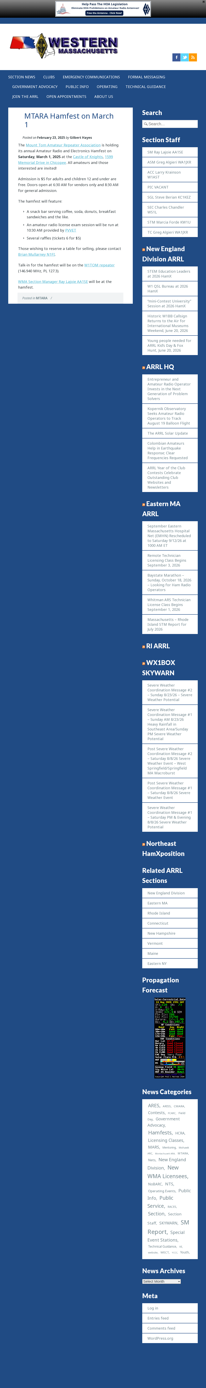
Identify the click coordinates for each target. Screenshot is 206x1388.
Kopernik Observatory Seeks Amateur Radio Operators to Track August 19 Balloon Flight (168, 416)
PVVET (70, 230)
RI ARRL (158, 646)
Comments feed (161, 1328)
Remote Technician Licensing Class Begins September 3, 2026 (166, 560)
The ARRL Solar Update (167, 433)
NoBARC (155, 1184)
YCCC (174, 1252)
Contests (156, 1112)
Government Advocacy (35, 86)
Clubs (49, 77)
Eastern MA (157, 903)
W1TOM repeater (99, 265)
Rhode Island (158, 913)
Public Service (160, 1201)
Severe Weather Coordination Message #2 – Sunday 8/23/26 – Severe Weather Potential (169, 692)
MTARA (41, 298)
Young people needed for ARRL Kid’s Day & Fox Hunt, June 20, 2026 (169, 345)
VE (180, 1246)
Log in (152, 1308)
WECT (165, 1252)
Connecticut (157, 923)
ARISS (167, 1106)
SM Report (168, 1227)
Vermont (155, 943)
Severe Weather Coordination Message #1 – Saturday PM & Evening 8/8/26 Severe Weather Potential (169, 817)
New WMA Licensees (167, 1172)
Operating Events (161, 1191)
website (153, 1252)
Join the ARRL (25, 96)
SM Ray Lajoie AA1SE (165, 152)
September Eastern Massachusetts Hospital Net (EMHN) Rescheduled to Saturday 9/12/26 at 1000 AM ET (169, 536)
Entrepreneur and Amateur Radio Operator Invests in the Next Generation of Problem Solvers (169, 389)
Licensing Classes (165, 1140)
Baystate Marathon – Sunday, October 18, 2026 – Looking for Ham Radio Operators (169, 582)
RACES (172, 1207)
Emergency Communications (91, 77)
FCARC (172, 1113)
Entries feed (158, 1318)
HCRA (179, 1133)
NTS (169, 1184)
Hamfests (160, 1132)
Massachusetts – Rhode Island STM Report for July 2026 (167, 624)
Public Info (77, 86)
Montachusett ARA (165, 1153)
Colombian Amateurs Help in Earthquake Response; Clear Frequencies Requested (167, 450)
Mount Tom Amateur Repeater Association (63, 145)
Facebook (176, 57)
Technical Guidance (146, 86)
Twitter (185, 57)
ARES (153, 1105)
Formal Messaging (146, 77)
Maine (152, 953)
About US (103, 96)
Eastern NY (157, 963)
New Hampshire (161, 933)
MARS (153, 1147)
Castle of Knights (88, 156)
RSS (193, 57)
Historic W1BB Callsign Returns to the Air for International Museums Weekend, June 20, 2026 (167, 323)
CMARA (179, 1106)
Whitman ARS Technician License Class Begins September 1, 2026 (169, 604)
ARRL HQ (160, 367)
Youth (184, 1252)
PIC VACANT (158, 187)
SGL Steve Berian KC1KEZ (169, 197)
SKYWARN (168, 1223)
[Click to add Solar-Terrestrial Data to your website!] (169, 1077)
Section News (21, 77)
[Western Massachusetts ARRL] (64, 60)
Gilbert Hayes (81, 137)
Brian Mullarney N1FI (36, 254)
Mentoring (169, 1147)
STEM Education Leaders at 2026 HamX (168, 274)
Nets (152, 1160)
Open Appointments (66, 96)
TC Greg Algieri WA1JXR (167, 232)
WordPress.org (160, 1338)
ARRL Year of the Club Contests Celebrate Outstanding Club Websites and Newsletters (166, 477)
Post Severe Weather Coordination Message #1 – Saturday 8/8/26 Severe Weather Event (169, 790)
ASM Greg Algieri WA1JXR (169, 162)
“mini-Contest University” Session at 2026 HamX (169, 303)
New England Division (166, 893)
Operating (107, 86)
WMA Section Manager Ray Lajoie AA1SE (53, 281)
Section (156, 1213)
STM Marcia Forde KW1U (169, 222)
